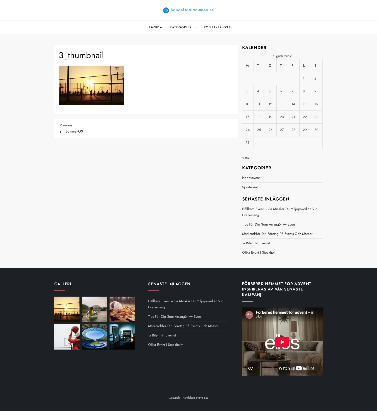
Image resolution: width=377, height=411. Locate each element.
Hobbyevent (251, 177)
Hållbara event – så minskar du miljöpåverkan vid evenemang (279, 211)
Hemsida (154, 27)
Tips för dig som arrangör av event (269, 224)
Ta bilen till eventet (256, 243)
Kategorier (181, 27)
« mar (246, 157)
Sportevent (250, 187)
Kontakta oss (217, 27)
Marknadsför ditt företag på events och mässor (277, 233)
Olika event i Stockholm (259, 252)
